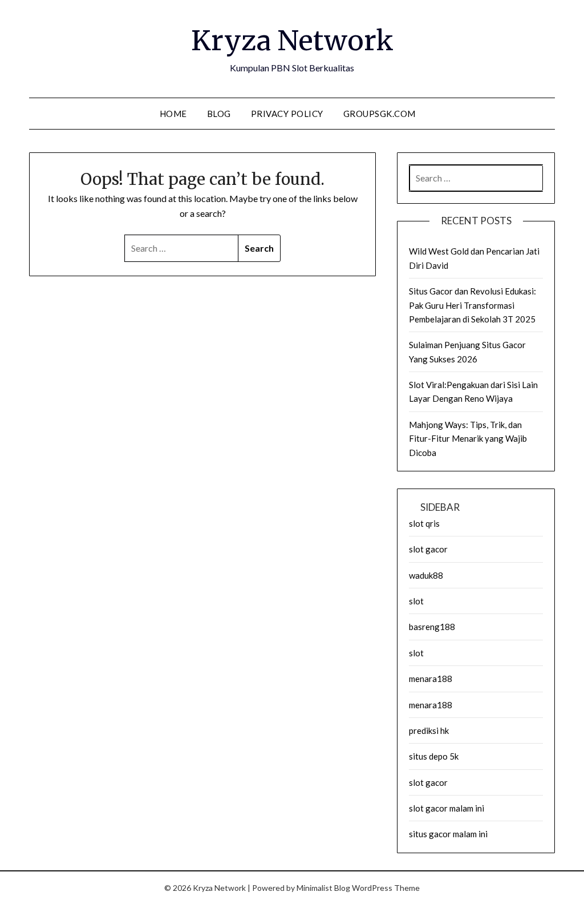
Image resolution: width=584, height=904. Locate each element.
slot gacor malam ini (446, 808)
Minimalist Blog (323, 888)
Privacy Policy (287, 113)
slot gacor (428, 549)
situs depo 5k (434, 756)
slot (416, 601)
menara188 (430, 678)
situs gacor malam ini (448, 834)
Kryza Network (292, 40)
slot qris (424, 523)
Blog (219, 113)
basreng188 (432, 627)
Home (173, 113)
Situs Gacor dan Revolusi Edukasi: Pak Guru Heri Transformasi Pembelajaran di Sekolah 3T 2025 (472, 305)
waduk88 (426, 575)
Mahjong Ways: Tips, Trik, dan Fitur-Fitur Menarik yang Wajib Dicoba (468, 438)
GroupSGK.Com (379, 113)
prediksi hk (429, 730)
